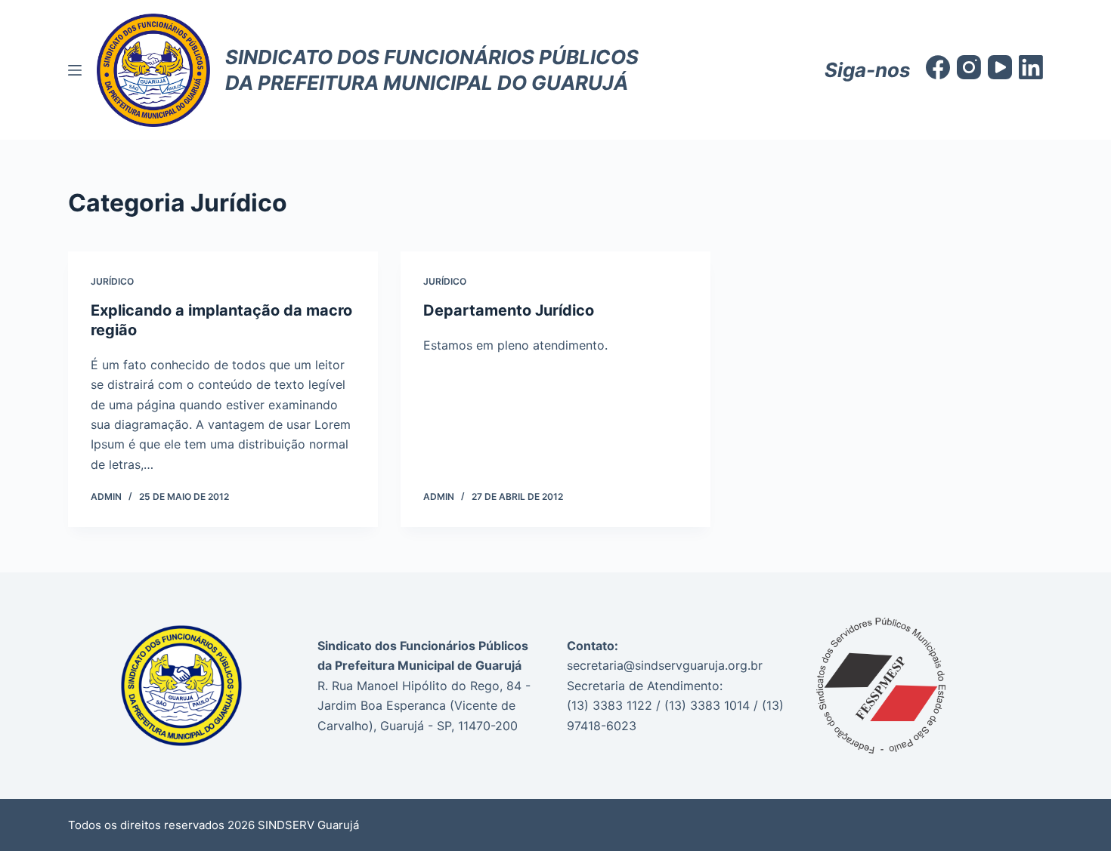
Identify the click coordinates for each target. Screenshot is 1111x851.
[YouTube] (1000, 67)
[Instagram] (969, 67)
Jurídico (112, 281)
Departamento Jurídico (508, 310)
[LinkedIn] (1031, 67)
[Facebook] (938, 67)
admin (106, 496)
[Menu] (75, 70)
